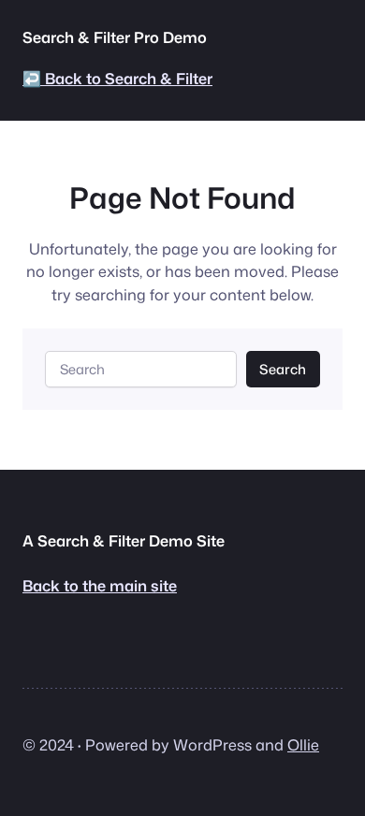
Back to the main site (99, 585)
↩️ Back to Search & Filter (117, 78)
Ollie (303, 744)
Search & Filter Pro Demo (114, 37)
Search (282, 369)
